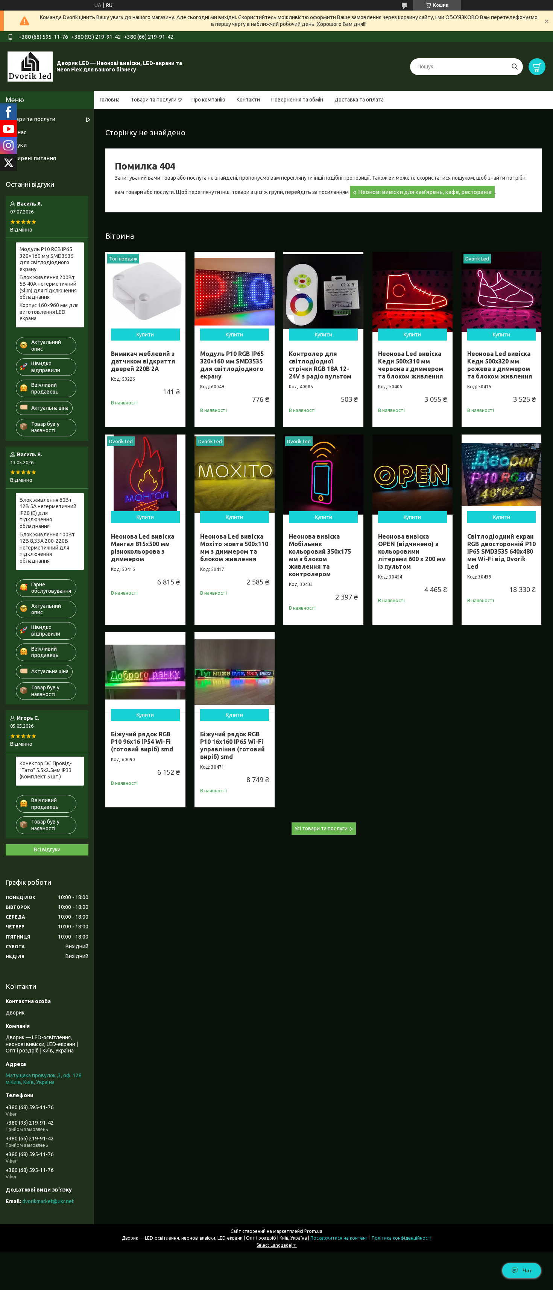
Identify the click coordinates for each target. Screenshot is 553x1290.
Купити (145, 335)
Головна (110, 100)
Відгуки (16, 145)
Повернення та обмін (297, 100)
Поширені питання (31, 158)
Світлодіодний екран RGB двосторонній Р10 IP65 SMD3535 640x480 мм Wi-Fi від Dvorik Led (501, 551)
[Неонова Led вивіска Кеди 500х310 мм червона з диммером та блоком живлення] (412, 292)
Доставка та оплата (359, 100)
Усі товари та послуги (321, 828)
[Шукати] (514, 66)
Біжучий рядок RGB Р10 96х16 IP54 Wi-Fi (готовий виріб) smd (142, 741)
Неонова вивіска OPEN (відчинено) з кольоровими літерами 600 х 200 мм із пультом (412, 551)
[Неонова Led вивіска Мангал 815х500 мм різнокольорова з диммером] (145, 475)
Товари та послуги (153, 100)
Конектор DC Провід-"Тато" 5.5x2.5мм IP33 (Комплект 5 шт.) (46, 770)
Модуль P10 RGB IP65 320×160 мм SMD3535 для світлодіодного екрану (47, 259)
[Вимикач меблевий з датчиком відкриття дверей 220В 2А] (145, 292)
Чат (527, 1270)
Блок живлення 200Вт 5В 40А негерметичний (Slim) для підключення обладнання (48, 287)
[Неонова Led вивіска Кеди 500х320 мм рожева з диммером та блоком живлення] (502, 292)
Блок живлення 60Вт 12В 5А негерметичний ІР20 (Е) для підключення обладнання (48, 513)
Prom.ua (313, 1231)
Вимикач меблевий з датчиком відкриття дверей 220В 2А (143, 361)
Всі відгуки (47, 849)
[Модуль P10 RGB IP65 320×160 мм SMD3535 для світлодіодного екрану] (234, 292)
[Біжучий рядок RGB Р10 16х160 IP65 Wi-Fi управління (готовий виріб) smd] (234, 672)
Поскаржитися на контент (339, 1237)
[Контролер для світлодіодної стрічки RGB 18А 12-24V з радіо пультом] (323, 292)
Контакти (248, 100)
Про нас (16, 132)
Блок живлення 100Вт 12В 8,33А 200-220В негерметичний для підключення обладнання (47, 547)
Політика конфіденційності (401, 1237)
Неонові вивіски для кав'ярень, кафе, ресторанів (425, 192)
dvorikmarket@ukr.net (48, 1201)
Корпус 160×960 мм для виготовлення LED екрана (49, 311)
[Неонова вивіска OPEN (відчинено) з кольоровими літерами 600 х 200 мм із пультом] (412, 475)
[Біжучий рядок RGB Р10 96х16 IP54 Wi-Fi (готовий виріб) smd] (145, 672)
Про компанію (208, 100)
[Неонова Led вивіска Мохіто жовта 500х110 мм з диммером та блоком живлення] (234, 475)
